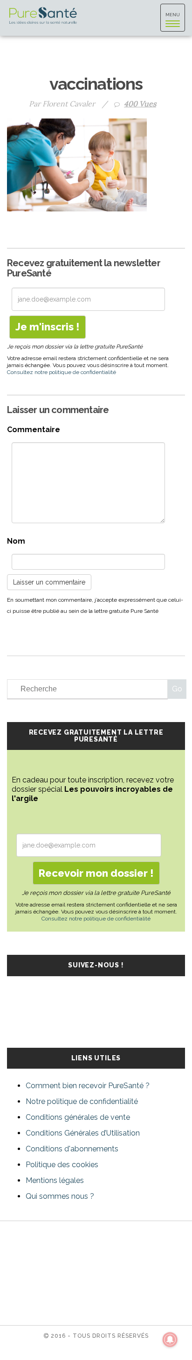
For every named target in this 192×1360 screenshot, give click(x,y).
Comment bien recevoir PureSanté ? (88, 1085)
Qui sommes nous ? (60, 1196)
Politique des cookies (62, 1164)
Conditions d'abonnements (72, 1148)
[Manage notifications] (170, 1339)
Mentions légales (55, 1180)
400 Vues (140, 103)
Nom (16, 541)
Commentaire (33, 429)
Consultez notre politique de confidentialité (61, 372)
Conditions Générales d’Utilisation (83, 1133)
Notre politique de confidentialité (82, 1101)
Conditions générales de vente (78, 1117)
